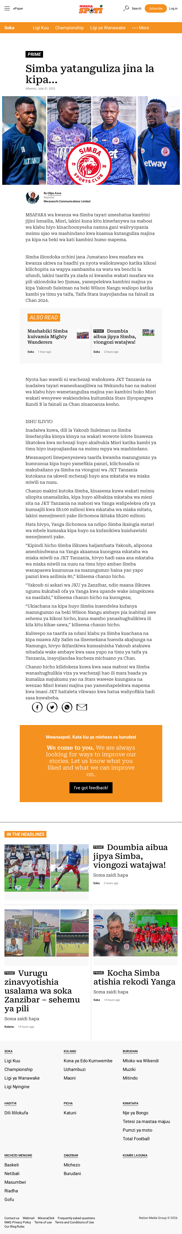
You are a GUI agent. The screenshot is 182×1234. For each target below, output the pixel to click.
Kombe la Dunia (135, 1155)
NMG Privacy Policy (17, 1222)
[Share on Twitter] (52, 707)
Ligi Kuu (41, 27)
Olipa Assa (54, 193)
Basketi (11, 1165)
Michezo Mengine (18, 1155)
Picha (68, 1103)
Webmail (28, 1218)
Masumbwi (15, 1182)
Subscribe (155, 8)
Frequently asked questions (76, 1218)
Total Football (136, 1138)
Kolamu (70, 1051)
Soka (9, 27)
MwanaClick (46, 1218)
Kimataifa (130, 1103)
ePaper (18, 8)
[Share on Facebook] (37, 707)
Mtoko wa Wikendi (140, 1060)
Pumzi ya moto (137, 1130)
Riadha (11, 1190)
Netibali (12, 1173)
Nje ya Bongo (135, 1112)
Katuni (70, 1112)
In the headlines (25, 834)
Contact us (11, 1218)
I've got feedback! (91, 787)
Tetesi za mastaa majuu (146, 1121)
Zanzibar (71, 1155)
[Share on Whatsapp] (67, 707)
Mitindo (130, 1078)
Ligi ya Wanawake (108, 27)
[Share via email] (82, 707)
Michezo (72, 1165)
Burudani (130, 1051)
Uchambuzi (75, 1069)
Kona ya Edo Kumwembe (88, 1060)
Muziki (129, 1069)
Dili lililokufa (16, 1112)
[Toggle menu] (7, 8)
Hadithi (10, 1103)
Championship (69, 27)
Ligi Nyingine (17, 1086)
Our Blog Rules (14, 1226)
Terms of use (43, 1222)
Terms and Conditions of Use (74, 1222)
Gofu (9, 1199)
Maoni (70, 1078)
